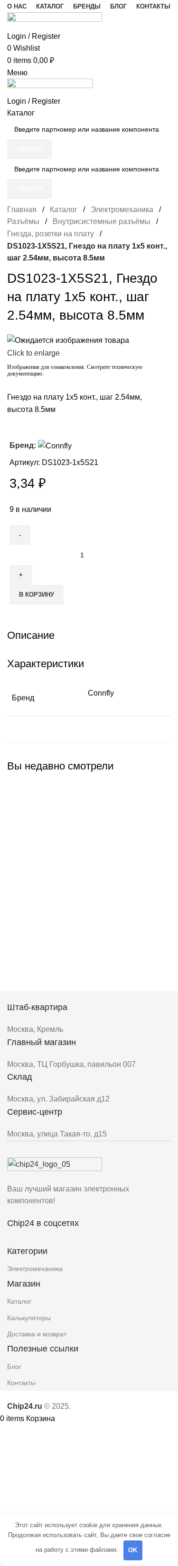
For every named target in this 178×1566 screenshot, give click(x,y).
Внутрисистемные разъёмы (101, 221)
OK (132, 1550)
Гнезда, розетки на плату (50, 234)
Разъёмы (23, 221)
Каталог (63, 210)
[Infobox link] (89, 1018)
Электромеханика (122, 210)
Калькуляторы (29, 1318)
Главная (22, 210)
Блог (14, 1366)
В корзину (36, 594)
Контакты (21, 1383)
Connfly (101, 693)
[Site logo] (54, 21)
